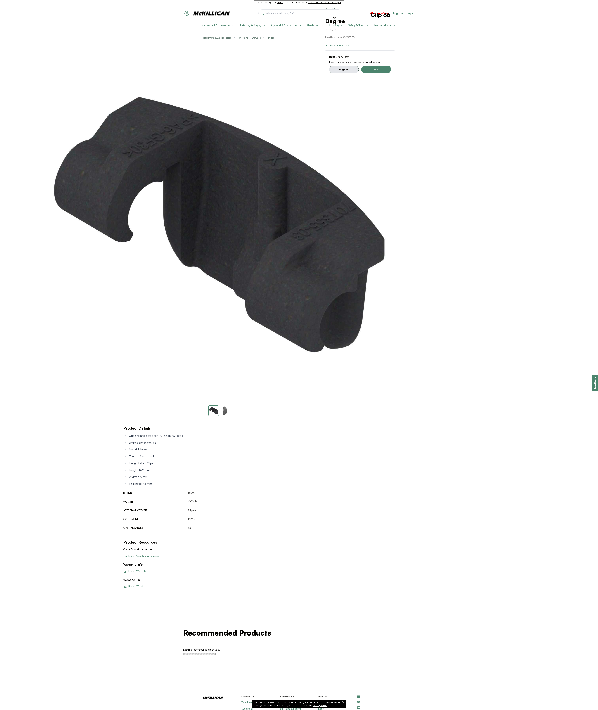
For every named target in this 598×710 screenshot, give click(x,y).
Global (280, 2)
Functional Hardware (249, 37)
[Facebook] (376, 697)
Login (410, 13)
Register (344, 69)
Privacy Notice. (320, 705)
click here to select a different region (324, 2)
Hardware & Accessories (217, 37)
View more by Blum (340, 44)
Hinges (270, 37)
